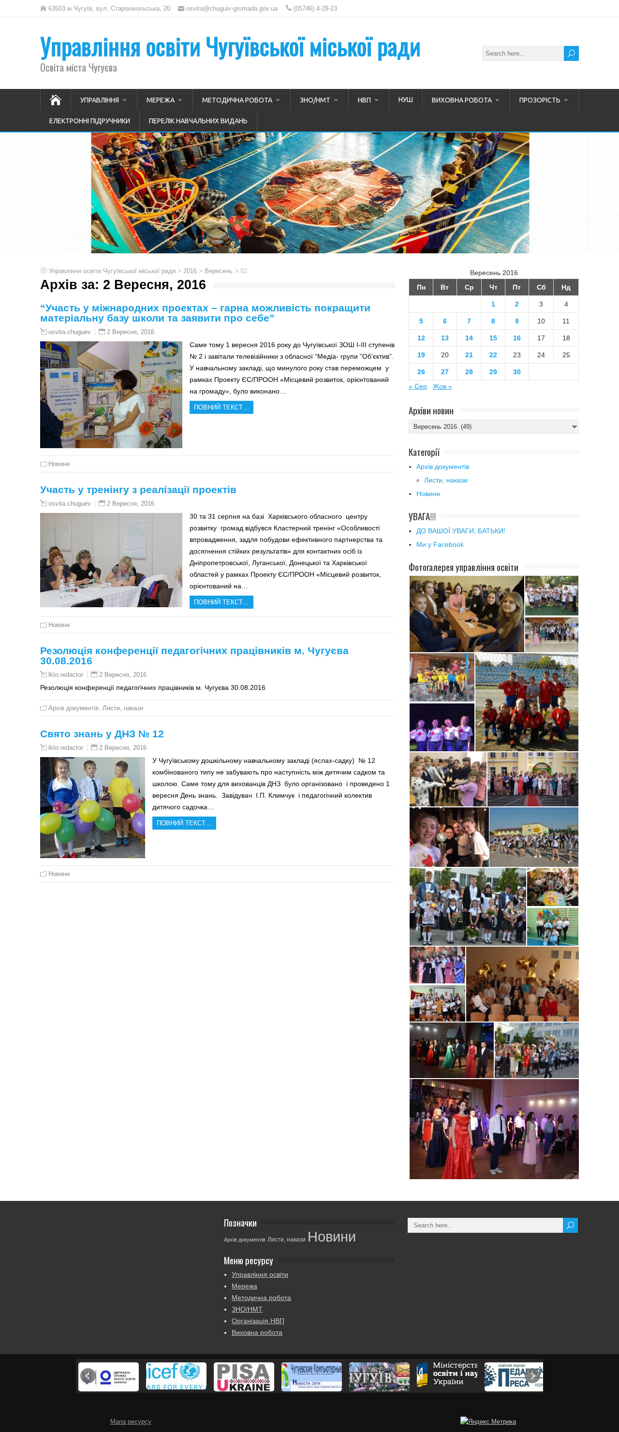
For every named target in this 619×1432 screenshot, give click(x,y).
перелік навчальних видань (198, 121)
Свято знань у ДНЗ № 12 (102, 733)
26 (421, 372)
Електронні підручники (89, 121)
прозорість (539, 100)
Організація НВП (258, 1321)
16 (517, 338)
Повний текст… (221, 407)
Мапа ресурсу (130, 1421)
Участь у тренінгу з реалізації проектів (138, 489)
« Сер (418, 386)
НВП (364, 100)
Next (532, 1376)
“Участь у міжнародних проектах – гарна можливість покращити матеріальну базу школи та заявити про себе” (205, 312)
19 (421, 355)
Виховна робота (462, 100)
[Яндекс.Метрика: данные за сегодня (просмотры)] (488, 1422)
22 (493, 355)
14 (469, 338)
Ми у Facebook (440, 544)
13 (445, 338)
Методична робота (237, 100)
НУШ (405, 99)
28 (469, 372)
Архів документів (73, 708)
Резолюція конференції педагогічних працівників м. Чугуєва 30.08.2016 (194, 655)
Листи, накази (123, 708)
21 (469, 355)
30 (517, 372)
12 (421, 338)
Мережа (161, 100)
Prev (88, 1376)
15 (493, 338)
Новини (59, 464)
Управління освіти (260, 1274)
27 (445, 372)
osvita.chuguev (69, 332)
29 (493, 372)
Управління (99, 100)
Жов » (442, 386)
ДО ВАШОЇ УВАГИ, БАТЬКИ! (460, 531)
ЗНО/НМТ (315, 100)
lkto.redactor (65, 675)
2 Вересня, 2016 (130, 332)
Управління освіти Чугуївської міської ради (230, 46)
